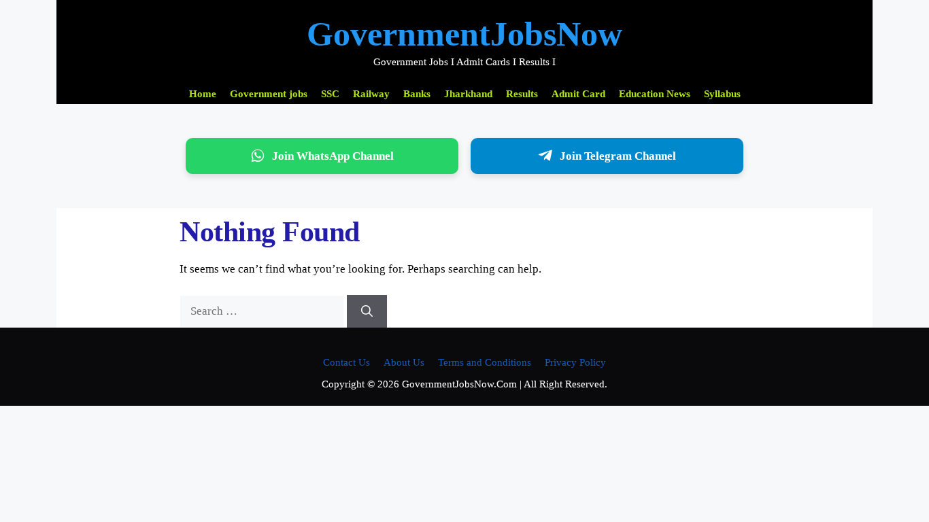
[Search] (367, 311)
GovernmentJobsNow (464, 34)
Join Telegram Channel (618, 156)
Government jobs (268, 93)
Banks (416, 93)
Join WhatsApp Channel (333, 156)
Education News (654, 93)
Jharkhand (468, 93)
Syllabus (722, 93)
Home (202, 93)
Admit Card (578, 93)
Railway (371, 93)
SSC (330, 93)
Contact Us (346, 362)
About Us (404, 362)
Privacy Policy (575, 362)
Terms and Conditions (484, 362)
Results (522, 93)
